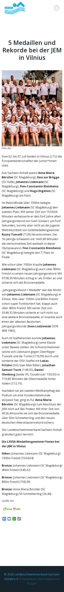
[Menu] (57, 8)
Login (33, 583)
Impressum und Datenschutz (40, 579)
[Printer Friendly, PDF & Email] (12, 509)
